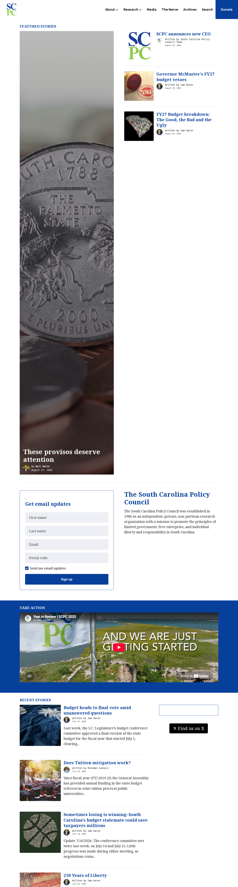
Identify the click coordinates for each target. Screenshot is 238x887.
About (110, 9)
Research (131, 9)
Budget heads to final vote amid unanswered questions (97, 710)
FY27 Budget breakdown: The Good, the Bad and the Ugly (184, 119)
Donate (227, 9)
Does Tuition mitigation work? (97, 762)
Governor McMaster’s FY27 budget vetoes (185, 76)
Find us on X (191, 728)
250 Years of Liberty (85, 875)
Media (151, 9)
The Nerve (170, 9)
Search (207, 9)
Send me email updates (48, 568)
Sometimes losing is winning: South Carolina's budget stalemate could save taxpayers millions (106, 819)
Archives (190, 9)
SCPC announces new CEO (183, 34)
